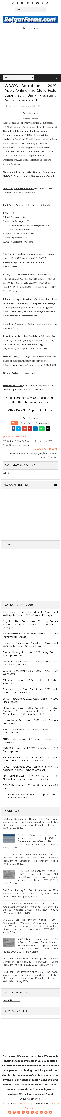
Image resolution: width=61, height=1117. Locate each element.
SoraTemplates (23, 1103)
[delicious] (50, 1112)
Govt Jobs (13, 106)
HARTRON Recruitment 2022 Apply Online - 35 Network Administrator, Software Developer (30, 778)
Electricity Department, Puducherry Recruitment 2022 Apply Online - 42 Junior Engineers (30, 645)
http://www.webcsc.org (15, 364)
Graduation (25, 106)
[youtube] (42, 3)
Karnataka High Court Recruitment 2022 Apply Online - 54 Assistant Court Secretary (30, 759)
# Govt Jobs (26, 423)
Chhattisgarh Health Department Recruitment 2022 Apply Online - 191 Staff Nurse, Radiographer (30, 614)
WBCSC (36, 106)
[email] (37, 3)
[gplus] (22, 3)
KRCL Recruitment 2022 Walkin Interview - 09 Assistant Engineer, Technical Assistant (30, 768)
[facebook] (17, 3)
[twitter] (13, 3)
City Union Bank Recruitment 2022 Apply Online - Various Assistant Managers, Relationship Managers (30, 624)
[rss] (32, 3)
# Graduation (42, 423)
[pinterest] (47, 3)
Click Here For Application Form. (30, 410)
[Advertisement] (29, 573)
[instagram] (28, 3)
